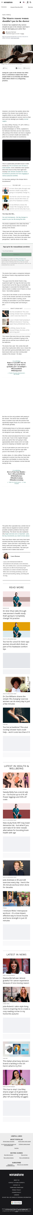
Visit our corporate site (23, 1209)
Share (6, 68)
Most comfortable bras (24, 1157)
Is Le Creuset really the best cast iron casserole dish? (8, 1145)
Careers (16, 1195)
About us (16, 1180)
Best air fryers (24, 1155)
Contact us (16, 1185)
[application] (16, 149)
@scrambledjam (16, 361)
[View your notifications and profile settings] (20, 2)
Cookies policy (16, 1192)
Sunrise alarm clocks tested (24, 1141)
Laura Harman (12, 32)
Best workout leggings (9, 1157)
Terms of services (20, 258)
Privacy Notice (21, 260)
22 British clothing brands (24, 1144)
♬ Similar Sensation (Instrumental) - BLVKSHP (16, 373)
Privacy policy (16, 1190)
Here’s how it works (15, 38)
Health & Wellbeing (6, 14)
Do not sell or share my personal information (16, 1197)
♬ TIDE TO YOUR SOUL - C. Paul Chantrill (16, 482)
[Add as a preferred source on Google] (16, 1202)
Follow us (19, 68)
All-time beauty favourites (8, 1141)
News (22, 33)
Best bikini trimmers (8, 1155)
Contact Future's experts (16, 1182)
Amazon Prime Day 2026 (17, 7)
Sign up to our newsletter (22, 1164)
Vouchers (16, 1148)
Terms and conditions (16, 1187)
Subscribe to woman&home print (10, 1165)
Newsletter (27, 68)
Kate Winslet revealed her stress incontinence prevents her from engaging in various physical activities (15, 173)
